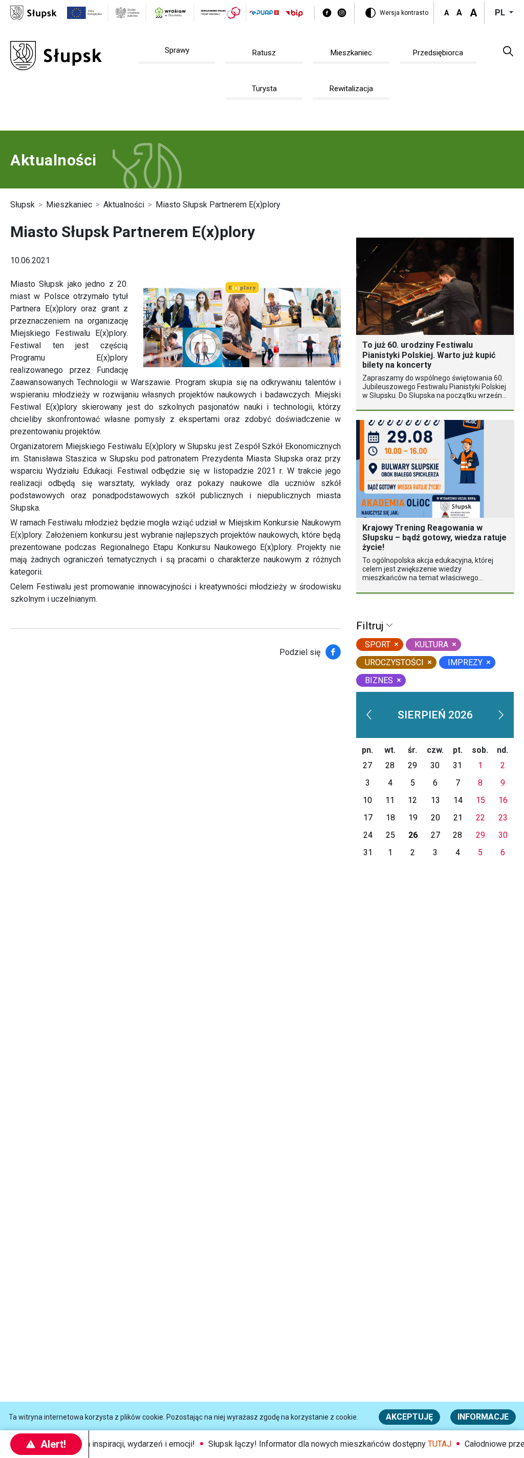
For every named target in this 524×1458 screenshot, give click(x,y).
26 (413, 835)
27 (367, 765)
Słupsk (22, 204)
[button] (508, 51)
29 (412, 765)
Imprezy (465, 662)
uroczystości (394, 662)
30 (435, 765)
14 (458, 800)
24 (368, 835)
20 (435, 817)
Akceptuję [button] (409, 1417)
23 (503, 817)
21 (458, 817)
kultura (431, 644)
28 (390, 765)
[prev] (369, 715)
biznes (379, 680)
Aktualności (123, 204)
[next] (501, 715)
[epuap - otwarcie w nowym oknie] (264, 12)
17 (368, 817)
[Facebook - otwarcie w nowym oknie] (327, 13)
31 (457, 765)
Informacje (483, 1417)
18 (390, 817)
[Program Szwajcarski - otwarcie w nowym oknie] (221, 12)
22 (480, 817)
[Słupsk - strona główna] (33, 12)
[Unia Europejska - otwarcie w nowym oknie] (84, 12)
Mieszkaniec (69, 204)
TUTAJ (430, 1444)
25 (390, 835)
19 (413, 817)
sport (377, 644)
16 (503, 800)
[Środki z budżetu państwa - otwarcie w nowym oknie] (127, 12)
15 (480, 800)
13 (435, 800)
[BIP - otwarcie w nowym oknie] (294, 13)
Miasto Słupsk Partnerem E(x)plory (218, 204)
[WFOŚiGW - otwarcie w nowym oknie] (170, 12)
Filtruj (371, 626)
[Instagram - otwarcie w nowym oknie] (342, 13)
